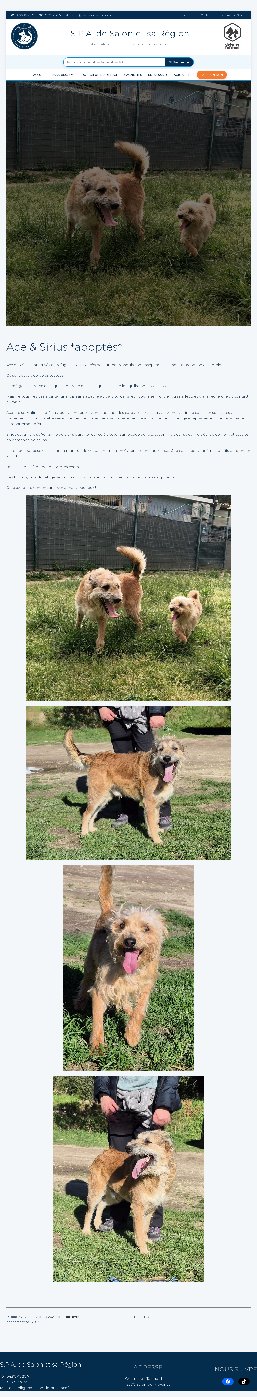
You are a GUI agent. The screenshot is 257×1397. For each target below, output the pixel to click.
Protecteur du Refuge (98, 75)
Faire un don (212, 75)
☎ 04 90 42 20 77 (23, 15)
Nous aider (62, 74)
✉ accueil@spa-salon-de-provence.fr (91, 15)
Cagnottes (133, 75)
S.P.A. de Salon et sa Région (40, 1364)
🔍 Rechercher (179, 62)
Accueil (39, 75)
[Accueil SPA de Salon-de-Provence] (25, 37)
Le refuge (158, 74)
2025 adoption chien (64, 1317)
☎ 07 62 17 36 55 (50, 15)
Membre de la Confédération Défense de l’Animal (214, 15)
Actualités (183, 75)
